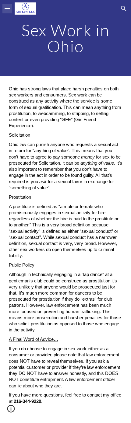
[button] (7, 8)
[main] (65, 38)
